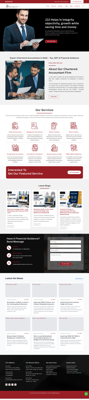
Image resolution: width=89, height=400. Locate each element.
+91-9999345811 (25, 249)
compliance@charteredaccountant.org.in (23, 264)
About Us (53, 6)
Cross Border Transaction (35, 154)
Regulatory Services (71, 367)
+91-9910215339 (17, 249)
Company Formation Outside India (74, 372)
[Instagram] (8, 1)
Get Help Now (66, 264)
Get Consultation (74, 172)
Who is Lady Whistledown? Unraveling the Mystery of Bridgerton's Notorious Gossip (44, 338)
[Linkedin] (9, 1)
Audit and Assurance (15, 132)
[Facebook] (6, 1)
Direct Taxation (74, 132)
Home (47, 6)
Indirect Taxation (54, 132)
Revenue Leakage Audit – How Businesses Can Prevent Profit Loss (17, 210)
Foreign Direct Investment (15, 154)
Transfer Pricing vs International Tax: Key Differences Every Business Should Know (69, 211)
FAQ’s (71, 6)
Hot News (26, 299)
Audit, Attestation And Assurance (53, 366)
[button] (76, 1)
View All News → (79, 278)
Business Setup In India (71, 366)
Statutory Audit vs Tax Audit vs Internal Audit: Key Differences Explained (43, 210)
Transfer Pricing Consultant (72, 369)
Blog (67, 6)
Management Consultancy (35, 132)
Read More (10, 226)
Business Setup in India (54, 154)
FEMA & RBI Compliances (74, 154)
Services (60, 6)
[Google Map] (11, 1)
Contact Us (77, 6)
